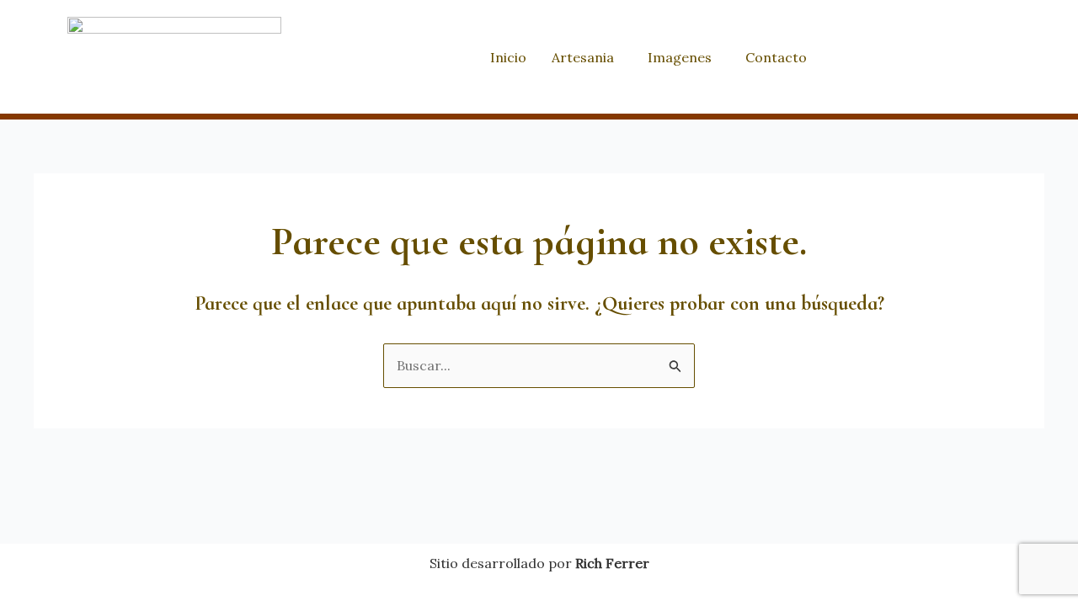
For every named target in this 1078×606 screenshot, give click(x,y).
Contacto (776, 57)
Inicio (508, 57)
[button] (587, 57)
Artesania (583, 57)
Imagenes (680, 57)
